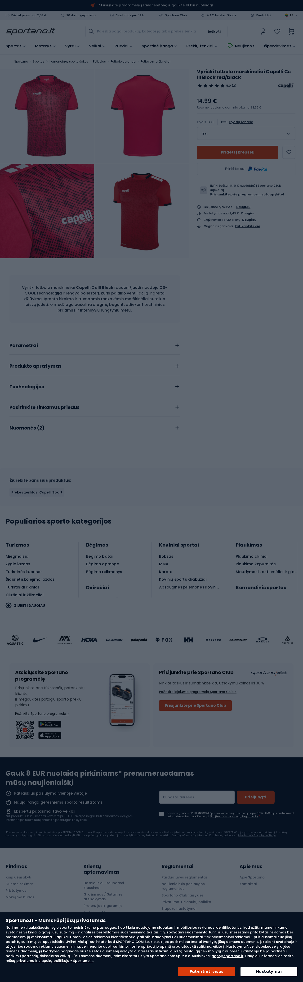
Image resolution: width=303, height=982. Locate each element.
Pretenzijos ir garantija (103, 905)
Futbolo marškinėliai (155, 61)
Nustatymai (269, 971)
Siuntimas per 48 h (130, 15)
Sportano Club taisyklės (183, 895)
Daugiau (243, 207)
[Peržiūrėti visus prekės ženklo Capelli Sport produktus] (285, 85)
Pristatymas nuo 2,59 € (29, 15)
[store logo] (30, 31)
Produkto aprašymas (35, 366)
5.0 (228, 86)
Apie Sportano (252, 877)
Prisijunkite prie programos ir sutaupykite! (247, 194)
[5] (211, 86)
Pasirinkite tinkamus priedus (44, 407)
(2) (234, 86)
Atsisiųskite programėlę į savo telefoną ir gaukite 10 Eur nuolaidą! (155, 5)
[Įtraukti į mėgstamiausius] (289, 152)
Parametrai (23, 346)
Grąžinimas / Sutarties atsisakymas (103, 896)
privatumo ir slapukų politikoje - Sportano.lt (54, 960)
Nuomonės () (27, 428)
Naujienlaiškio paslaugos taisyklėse (60, 820)
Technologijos (26, 387)
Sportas (39, 61)
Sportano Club (176, 15)
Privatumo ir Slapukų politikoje (257, 835)
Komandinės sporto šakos (68, 61)
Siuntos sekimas (20, 884)
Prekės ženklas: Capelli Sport (36, 492)
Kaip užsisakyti (18, 877)
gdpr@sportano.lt (228, 956)
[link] (263, 31)
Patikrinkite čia (247, 226)
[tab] (94, 344)
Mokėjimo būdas (20, 897)
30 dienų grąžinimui (81, 15)
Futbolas (99, 61)
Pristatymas (16, 890)
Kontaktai (263, 15)
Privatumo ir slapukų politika (186, 902)
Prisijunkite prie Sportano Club (195, 705)
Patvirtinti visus (206, 971)
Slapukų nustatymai (179, 908)
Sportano (21, 61)
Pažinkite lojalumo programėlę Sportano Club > (197, 691)
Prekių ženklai (199, 46)
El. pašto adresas (178, 797)
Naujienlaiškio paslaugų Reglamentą (234, 816)
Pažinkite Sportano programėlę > (42, 713)
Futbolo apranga (123, 61)
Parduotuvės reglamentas (185, 877)
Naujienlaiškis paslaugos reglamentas (183, 886)
